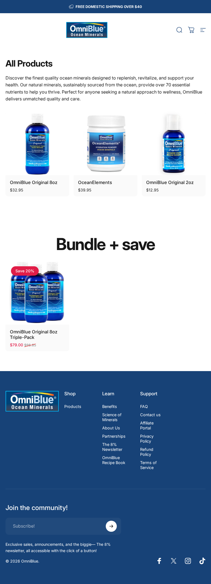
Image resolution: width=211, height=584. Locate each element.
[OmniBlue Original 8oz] (37, 143)
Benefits (109, 406)
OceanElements (95, 182)
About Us (111, 428)
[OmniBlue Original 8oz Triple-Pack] (37, 293)
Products (72, 406)
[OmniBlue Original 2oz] (174, 143)
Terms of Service (148, 465)
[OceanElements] (105, 143)
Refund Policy (146, 452)
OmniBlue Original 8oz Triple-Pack (33, 334)
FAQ (144, 406)
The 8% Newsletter (112, 447)
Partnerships (114, 436)
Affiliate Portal (147, 425)
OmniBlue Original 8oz (33, 182)
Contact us (150, 414)
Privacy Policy (147, 438)
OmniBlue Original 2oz (170, 182)
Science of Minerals (111, 417)
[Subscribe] (111, 526)
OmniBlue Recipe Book (113, 460)
